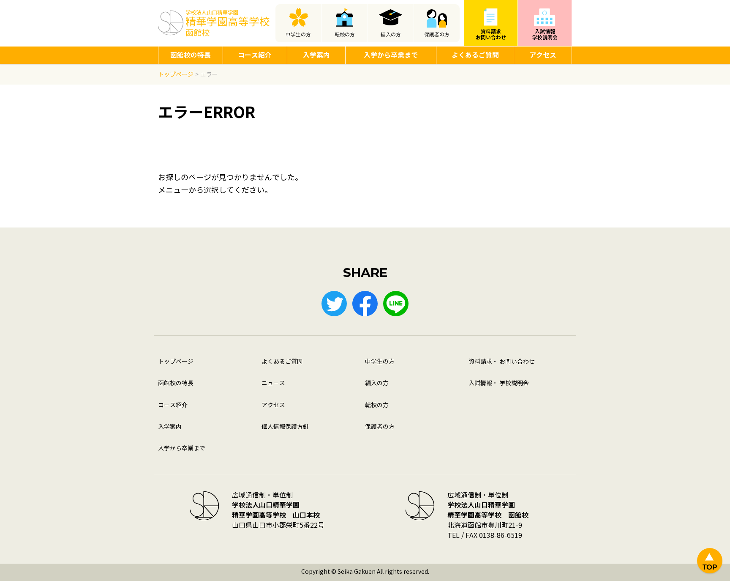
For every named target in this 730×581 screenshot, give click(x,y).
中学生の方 (298, 35)
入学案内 (316, 55)
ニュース (273, 383)
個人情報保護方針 (285, 426)
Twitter (334, 303)
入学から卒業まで (391, 55)
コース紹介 (255, 55)
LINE (396, 303)
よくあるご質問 (475, 55)
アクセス (542, 55)
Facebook (365, 303)
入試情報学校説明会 (545, 34)
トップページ (175, 361)
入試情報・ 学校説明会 (499, 383)
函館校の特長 (190, 55)
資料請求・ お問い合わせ (502, 361)
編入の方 (391, 35)
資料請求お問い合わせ (491, 34)
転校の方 (345, 35)
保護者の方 (436, 35)
